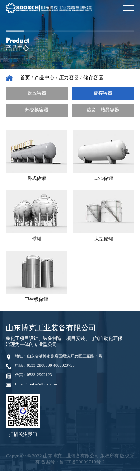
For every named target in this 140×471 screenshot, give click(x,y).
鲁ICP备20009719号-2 (82, 462)
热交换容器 (36, 109)
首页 (25, 77)
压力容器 (69, 77)
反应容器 (37, 93)
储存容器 (93, 77)
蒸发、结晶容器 (103, 109)
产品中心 (44, 77)
